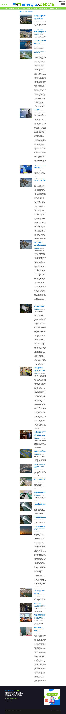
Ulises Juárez (37, 495)
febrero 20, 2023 (42, 248)
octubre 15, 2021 (42, 618)
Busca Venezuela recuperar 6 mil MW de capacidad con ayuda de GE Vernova (40, 17)
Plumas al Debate (51, 8)
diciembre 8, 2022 (42, 309)
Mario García (37, 248)
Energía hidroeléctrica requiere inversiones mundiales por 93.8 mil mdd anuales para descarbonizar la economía (40, 244)
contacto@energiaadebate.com (12, 698)
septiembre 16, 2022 (42, 373)
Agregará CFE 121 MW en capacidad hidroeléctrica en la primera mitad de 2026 (40, 31)
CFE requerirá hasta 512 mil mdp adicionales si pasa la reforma (39, 528)
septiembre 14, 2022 (42, 438)
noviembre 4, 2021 (42, 606)
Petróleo (6, 8)
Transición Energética (42, 8)
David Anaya (36, 110)
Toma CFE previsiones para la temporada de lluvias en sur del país (40, 492)
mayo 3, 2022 (42, 495)
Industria (17, 8)
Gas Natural (11, 8)
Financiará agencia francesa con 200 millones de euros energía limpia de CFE (39, 615)
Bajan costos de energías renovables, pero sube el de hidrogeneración (40, 451)
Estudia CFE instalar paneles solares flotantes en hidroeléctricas (40, 42)
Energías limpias (29, 8)
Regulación (35, 8)
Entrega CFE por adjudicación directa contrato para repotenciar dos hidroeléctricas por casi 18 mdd (40, 434)
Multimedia (58, 8)
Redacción (36, 19)
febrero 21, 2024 (41, 110)
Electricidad (22, 8)
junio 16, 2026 (41, 19)
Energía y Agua (37, 109)
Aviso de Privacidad (54, 710)
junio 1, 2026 (41, 34)
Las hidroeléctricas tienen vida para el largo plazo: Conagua (39, 306)
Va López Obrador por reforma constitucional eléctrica (39, 629)
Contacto (59, 710)
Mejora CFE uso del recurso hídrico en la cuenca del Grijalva (39, 466)
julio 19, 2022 (42, 454)
